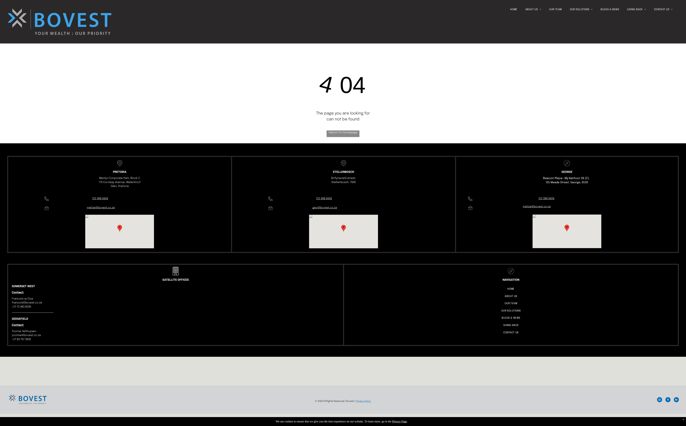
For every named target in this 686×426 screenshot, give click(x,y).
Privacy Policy (363, 401)
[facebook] (667, 400)
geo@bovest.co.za (324, 207)
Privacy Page (399, 421)
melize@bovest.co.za (101, 207)
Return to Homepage (343, 132)
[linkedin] (676, 400)
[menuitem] (517, 9)
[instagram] (659, 400)
